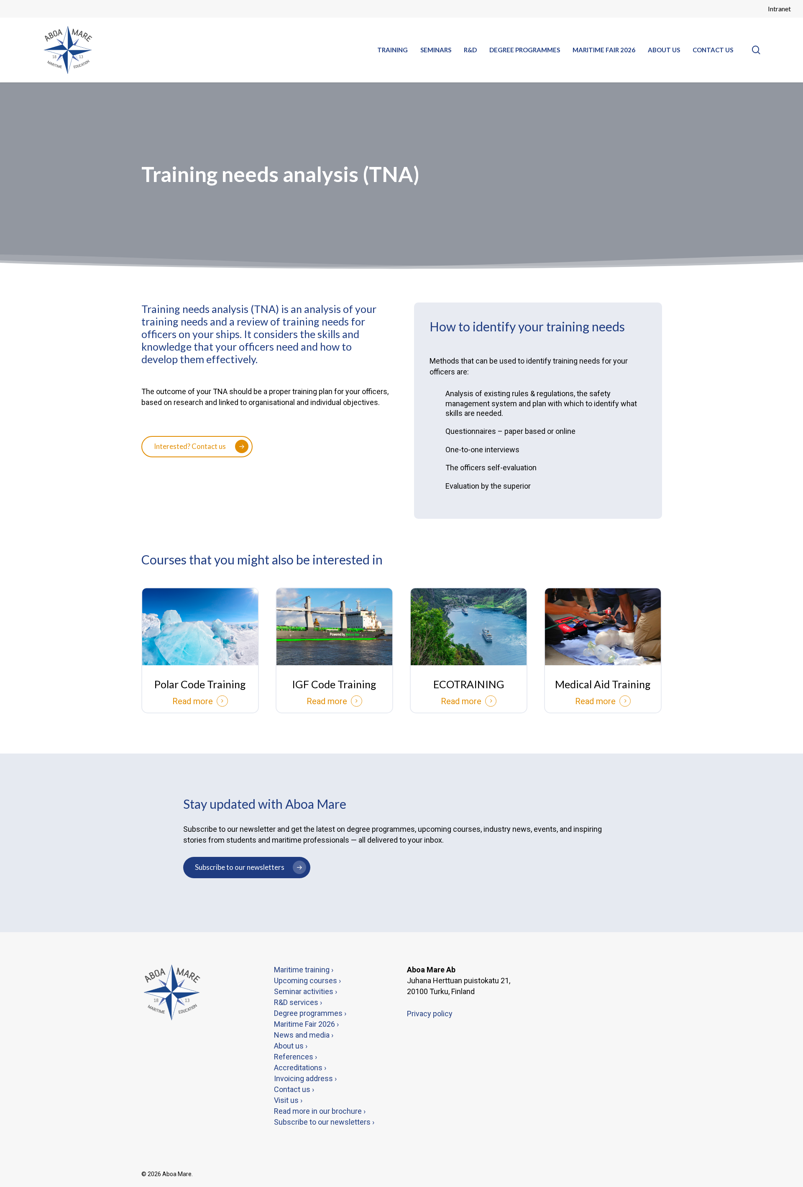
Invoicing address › (305, 1078)
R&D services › (298, 1002)
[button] (197, 446)
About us (289, 1045)
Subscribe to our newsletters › (324, 1122)
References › (295, 1056)
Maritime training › (303, 969)
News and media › (303, 1035)
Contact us (293, 1089)
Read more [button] (192, 701)
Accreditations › (300, 1067)
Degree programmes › (310, 1013)
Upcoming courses (305, 980)
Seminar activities (303, 991)
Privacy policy (430, 1013)
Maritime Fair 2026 (304, 1024)
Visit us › (288, 1100)
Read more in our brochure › (320, 1111)
